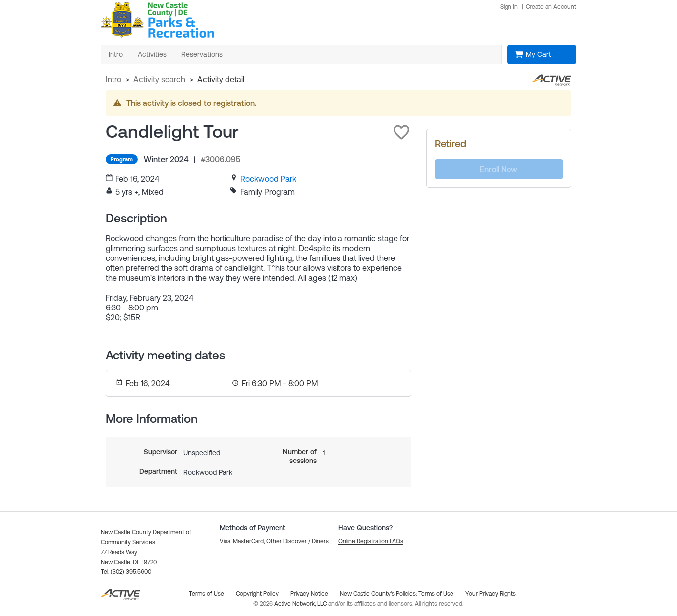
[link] (268, 178)
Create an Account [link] (551, 6)
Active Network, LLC (301, 603)
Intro (113, 79)
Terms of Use (435, 593)
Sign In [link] (509, 6)
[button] (401, 132)
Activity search (159, 79)
